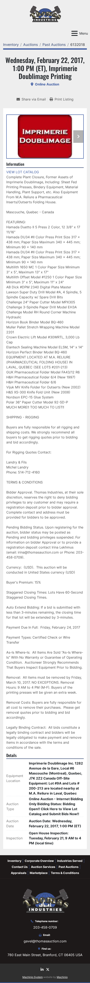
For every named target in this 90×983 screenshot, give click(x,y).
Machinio (62, 977)
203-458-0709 (45, 927)
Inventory (14, 860)
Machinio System (32, 977)
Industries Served (69, 860)
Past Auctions (68, 867)
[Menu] (74, 33)
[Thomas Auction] (45, 900)
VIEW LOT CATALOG (22, 172)
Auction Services (43, 867)
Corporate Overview (39, 860)
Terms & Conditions (65, 873)
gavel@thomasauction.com (45, 941)
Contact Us (20, 867)
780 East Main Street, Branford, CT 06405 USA (45, 955)
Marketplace (39, 873)
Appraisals (18, 873)
